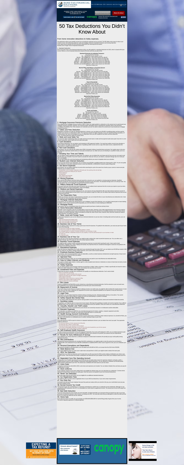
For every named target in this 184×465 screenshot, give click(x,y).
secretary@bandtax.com (75, 13)
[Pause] (131, 459)
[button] (115, 4)
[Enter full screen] (155, 459)
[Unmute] (133, 459)
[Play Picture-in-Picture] (152, 459)
